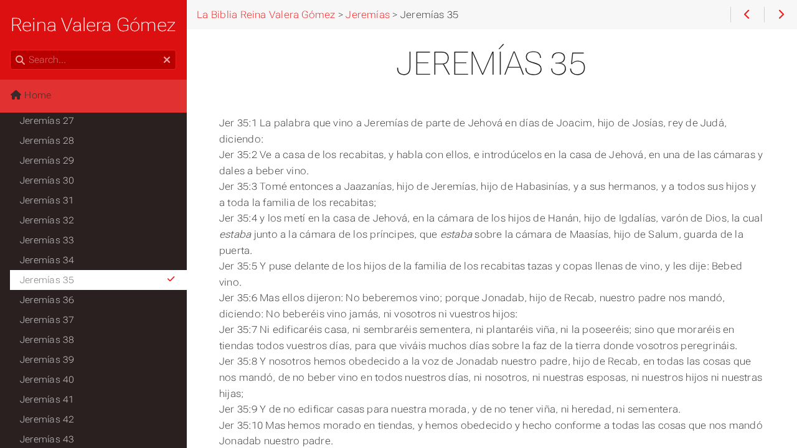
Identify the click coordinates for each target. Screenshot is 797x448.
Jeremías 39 (47, 359)
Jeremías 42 (47, 419)
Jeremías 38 (47, 339)
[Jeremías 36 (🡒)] (780, 15)
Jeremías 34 (47, 260)
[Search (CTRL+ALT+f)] (20, 60)
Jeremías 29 (47, 160)
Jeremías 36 (47, 300)
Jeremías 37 (47, 319)
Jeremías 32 (47, 220)
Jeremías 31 (47, 200)
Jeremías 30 (47, 180)
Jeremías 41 (47, 399)
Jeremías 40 (47, 379)
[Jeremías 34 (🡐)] (746, 15)
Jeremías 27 (47, 120)
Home (36, 95)
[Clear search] (167, 60)
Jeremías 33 (47, 240)
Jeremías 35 (47, 280)
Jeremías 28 (47, 140)
